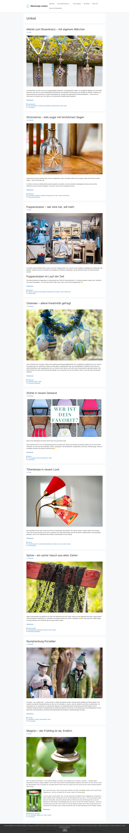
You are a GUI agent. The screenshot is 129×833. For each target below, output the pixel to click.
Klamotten (45, 629)
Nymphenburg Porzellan (41, 641)
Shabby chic (56, 543)
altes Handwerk (32, 628)
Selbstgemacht (56, 105)
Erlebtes (38, 195)
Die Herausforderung (63, 3)
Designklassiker (32, 543)
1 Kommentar (31, 107)
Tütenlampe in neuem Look (42, 469)
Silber (61, 105)
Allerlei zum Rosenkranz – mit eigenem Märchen (55, 29)
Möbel (29, 456)
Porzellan (30, 717)
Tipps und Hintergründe (55, 8)
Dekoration (31, 193)
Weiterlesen (29, 100)
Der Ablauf (86, 3)
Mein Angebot (77, 3)
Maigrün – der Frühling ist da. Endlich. (49, 730)
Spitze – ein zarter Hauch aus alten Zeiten (52, 555)
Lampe (30, 542)
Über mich (95, 3)
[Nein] (127, 828)
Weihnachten (66, 195)
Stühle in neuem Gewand (41, 393)
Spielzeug (30, 290)
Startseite (51, 3)
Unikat (65, 105)
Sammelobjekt (47, 105)
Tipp (61, 543)
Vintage (60, 195)
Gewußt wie (31, 813)
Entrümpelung (34, 105)
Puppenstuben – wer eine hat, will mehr (50, 206)
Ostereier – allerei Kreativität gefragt (48, 303)
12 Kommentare (32, 545)
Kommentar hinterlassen (34, 197)
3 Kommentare (31, 293)
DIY (29, 105)
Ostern (36, 381)
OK (65, 830)
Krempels (37, 813)
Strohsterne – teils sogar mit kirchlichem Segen (55, 117)
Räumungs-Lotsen (39, 6)
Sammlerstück (31, 104)
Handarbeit (41, 105)
